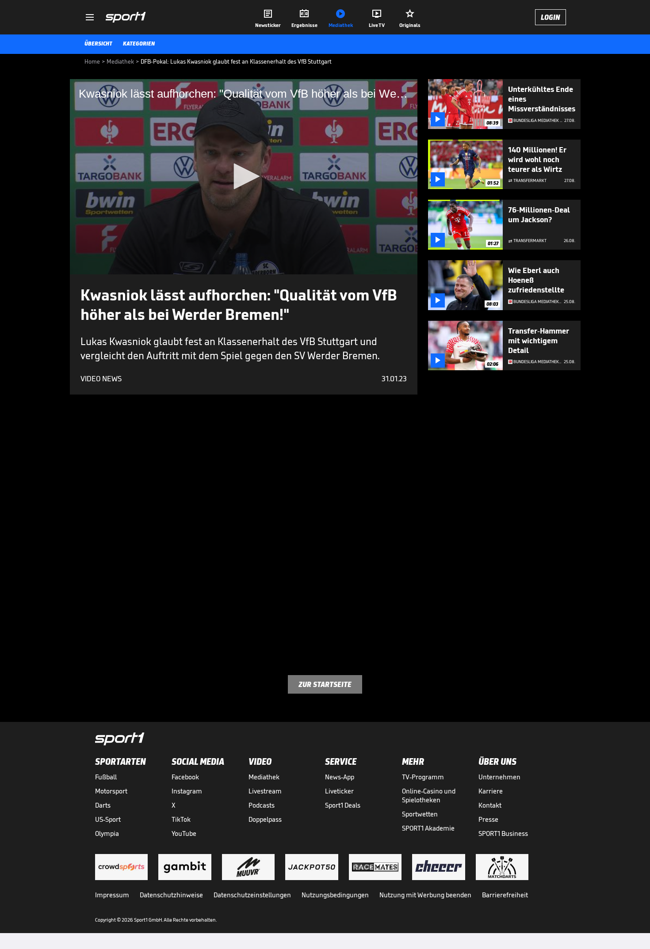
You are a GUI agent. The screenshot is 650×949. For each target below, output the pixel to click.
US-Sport (108, 819)
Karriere (490, 791)
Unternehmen (499, 777)
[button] (243, 176)
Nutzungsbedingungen (335, 895)
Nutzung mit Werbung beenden (425, 895)
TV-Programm (423, 777)
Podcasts (262, 805)
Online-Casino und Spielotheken (428, 795)
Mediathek (264, 777)
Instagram (187, 791)
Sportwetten (420, 814)
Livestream (265, 791)
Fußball (106, 777)
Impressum (112, 895)
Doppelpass (265, 819)
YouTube (184, 833)
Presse (488, 819)
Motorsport (111, 791)
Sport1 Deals (342, 805)
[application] (243, 176)
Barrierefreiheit (505, 895)
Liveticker (339, 791)
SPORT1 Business (503, 833)
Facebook (185, 777)
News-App (339, 777)
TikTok (181, 819)
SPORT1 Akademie (428, 828)
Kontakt (489, 805)
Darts (103, 805)
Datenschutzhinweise (171, 895)
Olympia (107, 833)
